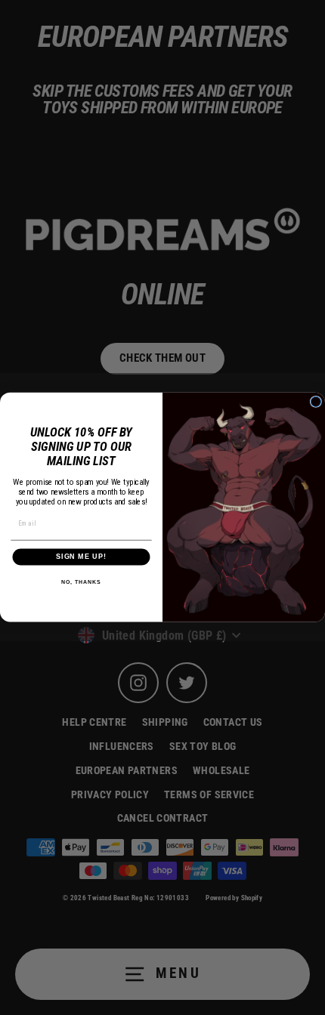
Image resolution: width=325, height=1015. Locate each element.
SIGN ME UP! (81, 557)
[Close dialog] (315, 402)
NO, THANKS (81, 582)
